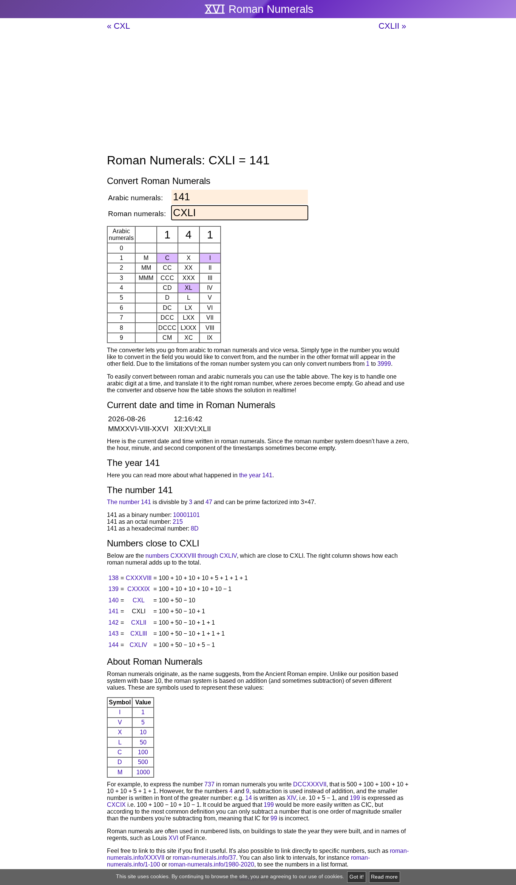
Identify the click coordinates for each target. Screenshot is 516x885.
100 (143, 752)
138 (113, 578)
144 (113, 645)
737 (209, 784)
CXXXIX (138, 589)
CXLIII (138, 633)
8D (195, 528)
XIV (291, 798)
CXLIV (138, 645)
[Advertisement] (258, 92)
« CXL (118, 26)
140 (113, 600)
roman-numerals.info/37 (204, 857)
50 (143, 742)
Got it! (356, 877)
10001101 (186, 515)
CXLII (138, 622)
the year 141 (255, 475)
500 (143, 762)
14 (248, 798)
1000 (143, 772)
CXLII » (392, 26)
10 (143, 732)
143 (113, 633)
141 (113, 611)
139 (113, 589)
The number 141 (129, 502)
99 (273, 818)
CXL (139, 600)
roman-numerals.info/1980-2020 (211, 864)
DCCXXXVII (309, 784)
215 (178, 521)
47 (208, 502)
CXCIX (116, 804)
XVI (173, 838)
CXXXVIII (138, 578)
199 (355, 798)
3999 (384, 363)
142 (113, 622)
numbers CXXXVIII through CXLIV (191, 555)
